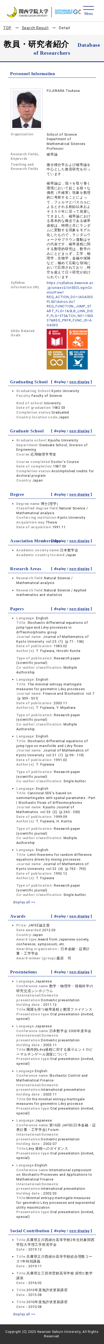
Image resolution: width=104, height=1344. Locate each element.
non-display (79, 382)
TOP (7, 28)
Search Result (35, 28)
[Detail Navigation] (88, 11)
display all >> (24, 902)
